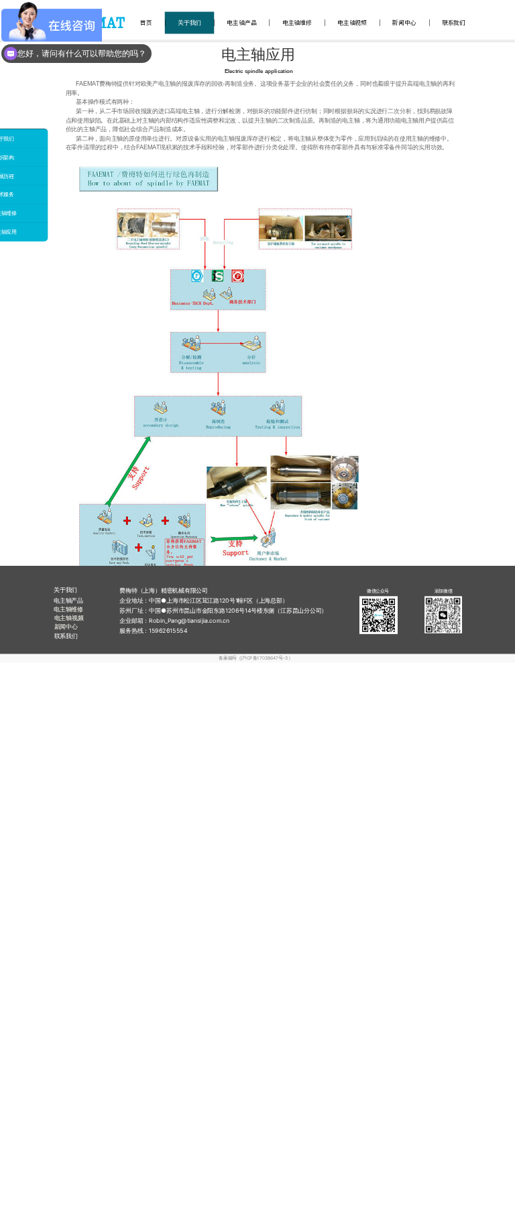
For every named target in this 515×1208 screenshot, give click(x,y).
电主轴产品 (241, 23)
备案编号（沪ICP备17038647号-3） (255, 658)
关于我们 (189, 23)
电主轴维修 (297, 23)
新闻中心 (404, 23)
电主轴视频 (352, 23)
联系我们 (453, 23)
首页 (146, 23)
